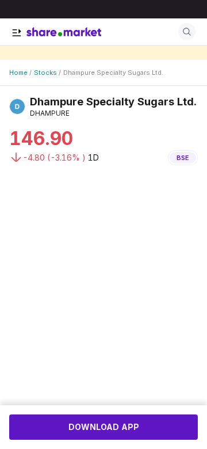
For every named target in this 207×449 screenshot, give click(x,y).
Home (18, 73)
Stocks (45, 73)
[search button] (186, 31)
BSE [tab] (183, 158)
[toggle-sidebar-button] (16, 32)
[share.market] (63, 31)
